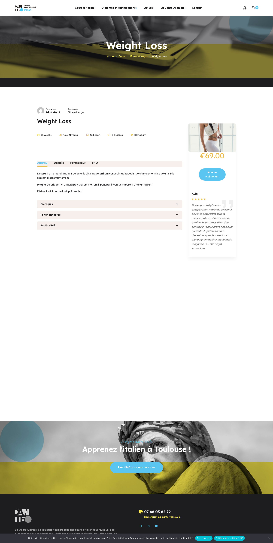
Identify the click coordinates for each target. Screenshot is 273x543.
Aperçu (42, 163)
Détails (59, 163)
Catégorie (73, 109)
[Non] (269, 538)
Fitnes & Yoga (76, 112)
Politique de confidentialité (229, 538)
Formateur (51, 109)
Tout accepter (204, 538)
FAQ (95, 163)
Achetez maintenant (212, 174)
